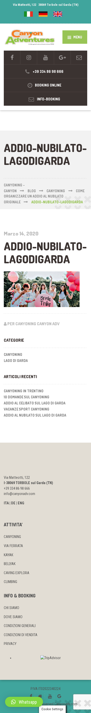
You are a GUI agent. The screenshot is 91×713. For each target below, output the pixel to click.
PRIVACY (10, 644)
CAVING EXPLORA (16, 573)
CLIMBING (10, 582)
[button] (24, 702)
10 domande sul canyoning (26, 397)
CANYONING (12, 537)
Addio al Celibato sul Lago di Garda (34, 403)
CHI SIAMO (11, 608)
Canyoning (13, 354)
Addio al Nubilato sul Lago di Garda (35, 415)
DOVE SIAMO (13, 617)
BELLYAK (9, 564)
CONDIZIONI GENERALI (20, 626)
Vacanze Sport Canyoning (26, 409)
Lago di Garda (16, 360)
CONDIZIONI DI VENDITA (20, 635)
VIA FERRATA (13, 546)
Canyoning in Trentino (23, 391)
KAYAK (8, 555)
